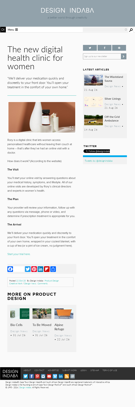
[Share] (53, 269)
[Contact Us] (72, 376)
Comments (43, 283)
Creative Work (15, 283)
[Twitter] (28, 269)
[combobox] (105, 29)
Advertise (53, 370)
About (27, 370)
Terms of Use (109, 370)
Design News (30, 283)
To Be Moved (42, 324)
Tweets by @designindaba (98, 160)
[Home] (67, 12)
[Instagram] (43, 376)
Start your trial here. (19, 254)
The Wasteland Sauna (114, 79)
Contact (39, 370)
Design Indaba (25, 387)
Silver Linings (113, 99)
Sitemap (94, 370)
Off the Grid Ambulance (112, 119)
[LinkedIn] (40, 269)
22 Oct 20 (21, 280)
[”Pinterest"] (119, 48)
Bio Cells (16, 324)
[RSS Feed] (67, 376)
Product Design (52, 280)
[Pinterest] (34, 269)
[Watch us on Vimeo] (55, 376)
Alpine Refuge (59, 326)
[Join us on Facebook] (104, 48)
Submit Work (69, 370)
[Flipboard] (47, 269)
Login (84, 370)
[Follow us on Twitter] (90, 48)
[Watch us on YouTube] (49, 376)
